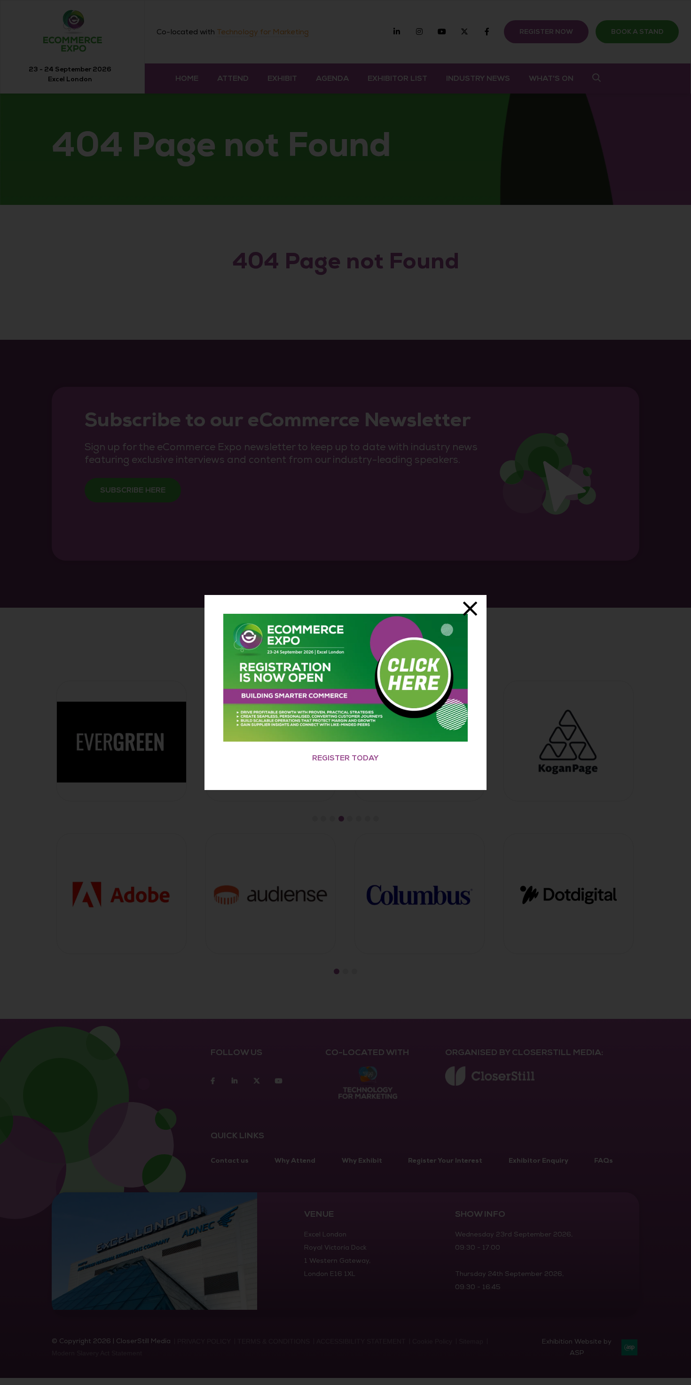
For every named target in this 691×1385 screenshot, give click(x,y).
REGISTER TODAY (345, 758)
